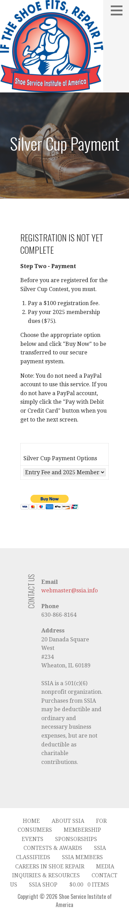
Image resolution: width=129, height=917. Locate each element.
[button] (119, 10)
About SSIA (68, 821)
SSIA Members (82, 857)
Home (31, 821)
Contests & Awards (52, 848)
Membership (82, 830)
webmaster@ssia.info (69, 590)
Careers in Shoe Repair (49, 866)
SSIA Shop (43, 884)
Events (32, 839)
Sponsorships (76, 839)
